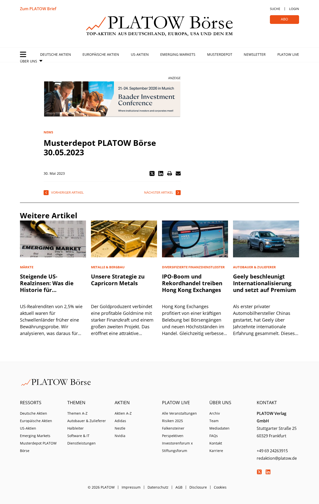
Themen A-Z (77, 413)
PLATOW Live (288, 54)
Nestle (120, 428)
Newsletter (255, 54)
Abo (284, 19)
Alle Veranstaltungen (179, 413)
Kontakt (215, 443)
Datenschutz (158, 487)
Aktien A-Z (123, 413)
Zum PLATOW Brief (38, 8)
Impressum (131, 487)
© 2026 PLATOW (101, 487)
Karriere (216, 450)
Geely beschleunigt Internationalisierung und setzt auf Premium (264, 283)
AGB (178, 487)
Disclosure (198, 487)
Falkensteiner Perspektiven (173, 432)
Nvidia (120, 435)
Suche (275, 8)
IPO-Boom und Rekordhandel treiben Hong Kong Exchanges (192, 283)
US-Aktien (140, 54)
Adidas (120, 420)
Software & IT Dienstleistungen (81, 439)
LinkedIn (267, 471)
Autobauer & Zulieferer (86, 420)
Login (294, 8)
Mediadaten (219, 428)
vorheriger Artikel (67, 192)
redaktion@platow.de (277, 458)
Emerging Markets (177, 54)
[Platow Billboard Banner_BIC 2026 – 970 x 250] (112, 99)
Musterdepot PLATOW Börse (38, 447)
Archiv (214, 413)
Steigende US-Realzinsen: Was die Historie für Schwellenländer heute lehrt (51, 290)
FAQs (213, 435)
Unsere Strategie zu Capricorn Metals (118, 280)
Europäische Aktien (100, 54)
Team (214, 420)
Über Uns (28, 61)
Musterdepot (219, 54)
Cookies (220, 487)
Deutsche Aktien (55, 54)
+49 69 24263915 (272, 450)
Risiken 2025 (172, 420)
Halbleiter (75, 428)
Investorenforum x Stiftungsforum (177, 447)
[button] (152, 173)
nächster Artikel (158, 192)
